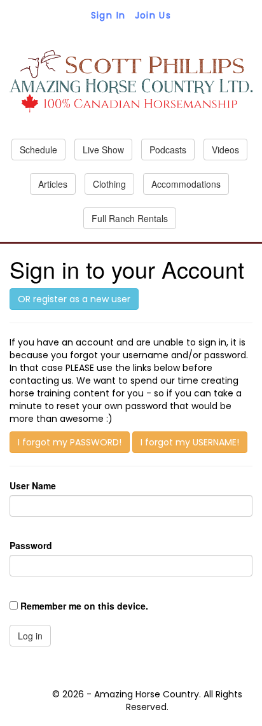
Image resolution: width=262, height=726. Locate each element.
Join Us (153, 15)
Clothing (109, 184)
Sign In (108, 15)
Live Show (103, 149)
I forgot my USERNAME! (190, 442)
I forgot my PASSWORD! (69, 442)
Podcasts (167, 149)
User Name (33, 485)
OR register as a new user (74, 299)
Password (31, 545)
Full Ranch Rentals (130, 218)
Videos (225, 149)
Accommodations (186, 184)
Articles (52, 184)
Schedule (38, 149)
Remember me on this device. (84, 605)
